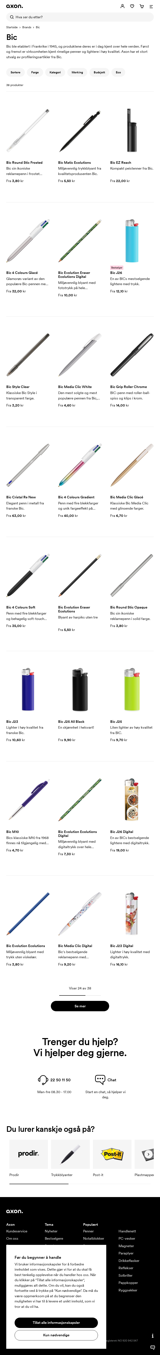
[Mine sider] (122, 6)
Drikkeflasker (129, 1260)
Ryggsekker (128, 1290)
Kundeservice (16, 1231)
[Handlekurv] (142, 6)
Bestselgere (54, 1238)
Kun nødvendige (56, 1335)
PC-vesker (127, 1238)
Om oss (12, 1238)
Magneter (126, 1246)
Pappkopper (128, 1282)
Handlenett (127, 1231)
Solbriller (125, 1275)
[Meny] (151, 6)
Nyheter (51, 1231)
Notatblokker (93, 1238)
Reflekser (126, 1268)
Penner (88, 1231)
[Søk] (10, 17)
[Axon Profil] (14, 6)
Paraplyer (126, 1253)
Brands (26, 27)
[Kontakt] (153, 1335)
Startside (12, 27)
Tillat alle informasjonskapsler (56, 1322)
